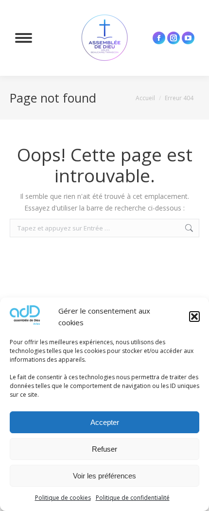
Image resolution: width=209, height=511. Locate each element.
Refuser (104, 449)
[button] (194, 316)
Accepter (104, 422)
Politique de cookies (63, 497)
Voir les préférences (104, 476)
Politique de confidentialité (133, 497)
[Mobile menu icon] (24, 38)
